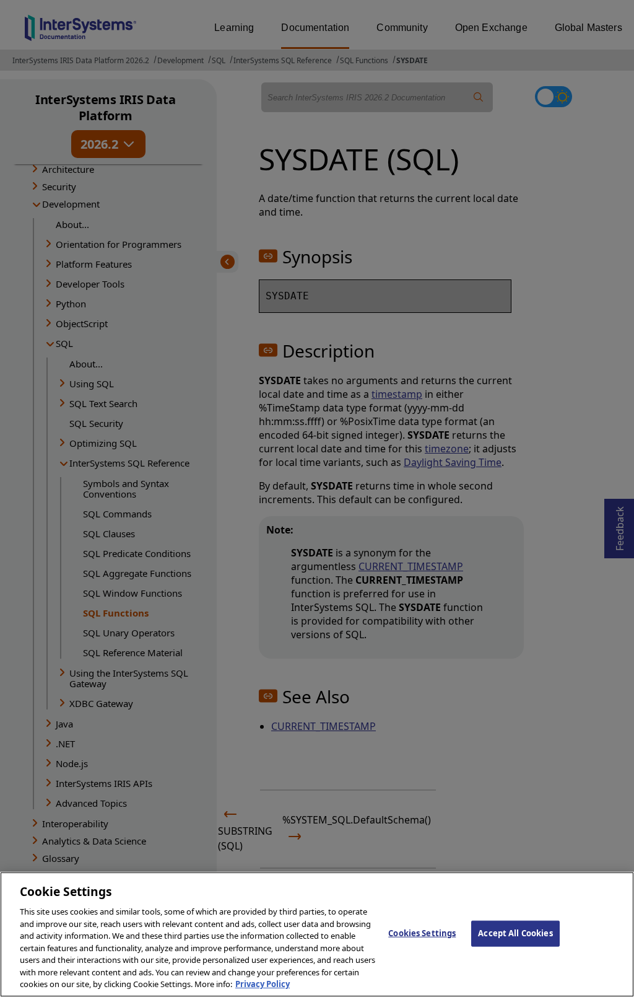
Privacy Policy (262, 984)
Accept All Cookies (515, 933)
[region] (317, 934)
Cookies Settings (422, 933)
